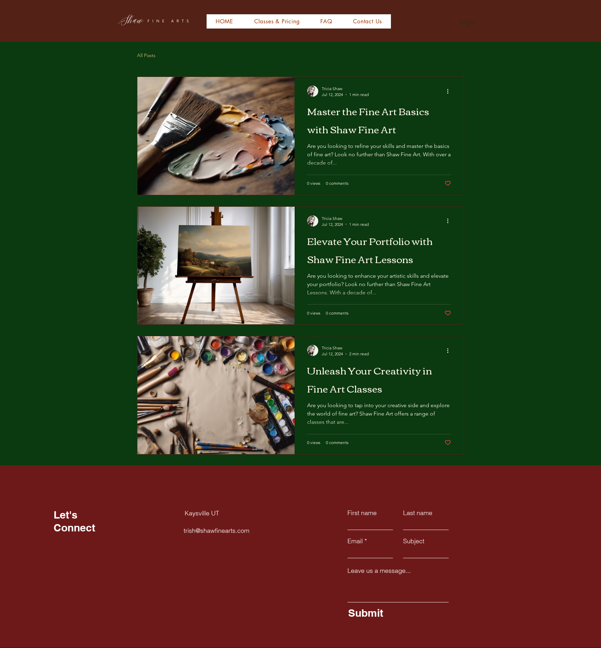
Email (355, 541)
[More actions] (450, 91)
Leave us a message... (379, 571)
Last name (417, 513)
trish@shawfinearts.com (216, 531)
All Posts (146, 55)
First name (362, 513)
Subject (413, 541)
